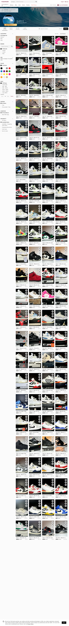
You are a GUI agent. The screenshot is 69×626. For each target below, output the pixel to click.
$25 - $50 (4, 86)
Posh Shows (34, 5)
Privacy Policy (30, 624)
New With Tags (5, 114)
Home (23, 5)
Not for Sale (5, 131)
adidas (4, 50)
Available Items (5, 122)
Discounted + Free (6, 107)
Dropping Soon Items (7, 127)
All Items (4, 103)
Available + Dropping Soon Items (7, 124)
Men (16, 5)
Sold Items (4, 129)
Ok (64, 622)
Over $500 (4, 92)
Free (3, 105)
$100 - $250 (5, 89)
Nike (3, 53)
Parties (28, 5)
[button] (13, 1)
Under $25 (4, 84)
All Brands (4, 48)
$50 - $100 (5, 88)
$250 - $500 (5, 91)
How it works (53, 5)
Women (11, 5)
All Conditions (5, 112)
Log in (62, 1)
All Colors (4, 65)
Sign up (66, 1)
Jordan (3, 52)
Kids (20, 5)
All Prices (4, 83)
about (60, 28)
